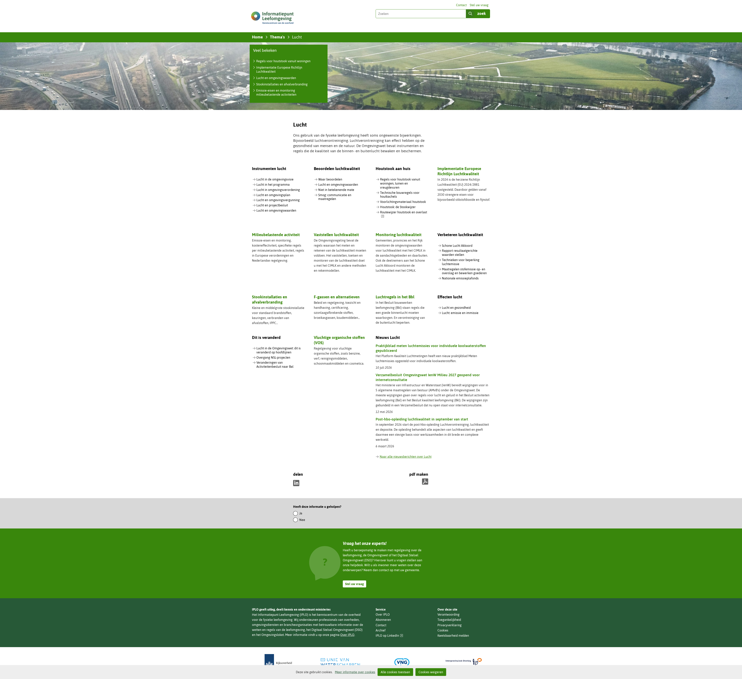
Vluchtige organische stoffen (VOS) (339, 340)
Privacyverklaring (449, 625)
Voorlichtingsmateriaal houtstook (403, 201)
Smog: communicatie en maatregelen (334, 197)
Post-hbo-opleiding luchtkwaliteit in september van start (422, 419)
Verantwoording (448, 614)
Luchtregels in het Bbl (395, 296)
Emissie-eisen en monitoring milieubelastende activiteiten (276, 92)
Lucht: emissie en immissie (460, 313)
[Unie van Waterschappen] (340, 662)
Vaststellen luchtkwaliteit (336, 234)
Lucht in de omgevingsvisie (275, 179)
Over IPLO (347, 634)
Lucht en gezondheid (456, 307)
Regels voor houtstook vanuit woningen (283, 61)
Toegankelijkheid (449, 619)
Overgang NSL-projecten (273, 357)
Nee (302, 520)
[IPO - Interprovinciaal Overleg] (463, 662)
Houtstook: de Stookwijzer (398, 207)
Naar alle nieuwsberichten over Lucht (405, 456)
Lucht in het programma (273, 184)
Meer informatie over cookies (355, 672)
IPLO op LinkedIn (389, 635)
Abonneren (383, 619)
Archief (380, 630)
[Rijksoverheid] (278, 662)
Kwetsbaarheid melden (453, 635)
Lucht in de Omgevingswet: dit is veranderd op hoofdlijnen (278, 350)
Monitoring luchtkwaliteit (398, 234)
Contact (461, 5)
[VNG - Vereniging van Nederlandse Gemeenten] (402, 662)
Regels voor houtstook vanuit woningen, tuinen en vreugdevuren (400, 183)
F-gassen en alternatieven (337, 296)
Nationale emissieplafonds (460, 278)
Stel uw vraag (479, 5)
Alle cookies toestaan (395, 672)
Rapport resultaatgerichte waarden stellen (459, 252)
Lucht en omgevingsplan (273, 195)
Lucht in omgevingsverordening (278, 189)
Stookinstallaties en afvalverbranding (282, 84)
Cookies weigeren (431, 672)
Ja (300, 513)
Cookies (442, 630)
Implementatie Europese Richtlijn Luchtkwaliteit (459, 171)
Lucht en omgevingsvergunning (278, 200)
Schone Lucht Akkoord (457, 245)
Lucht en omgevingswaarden (276, 78)
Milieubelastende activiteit (276, 234)
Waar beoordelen (330, 179)
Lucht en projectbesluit (272, 205)
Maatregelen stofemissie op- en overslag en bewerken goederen (464, 271)
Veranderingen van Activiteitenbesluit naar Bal (275, 364)
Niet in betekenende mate (336, 189)
